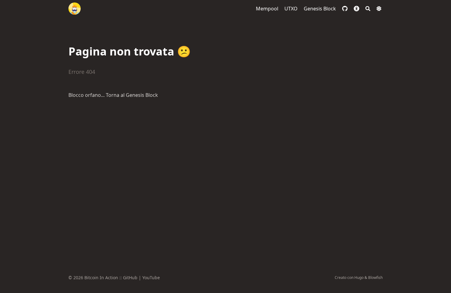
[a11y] (356, 8)
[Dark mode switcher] (378, 8)
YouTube (151, 277)
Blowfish (375, 277)
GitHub (130, 277)
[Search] (367, 8)
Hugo (359, 277)
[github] (345, 8)
